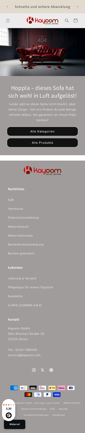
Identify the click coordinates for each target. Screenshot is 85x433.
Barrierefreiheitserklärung (26, 244)
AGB (11, 199)
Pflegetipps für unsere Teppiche (30, 287)
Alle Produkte (42, 143)
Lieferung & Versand (22, 278)
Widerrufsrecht (18, 226)
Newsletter (15, 296)
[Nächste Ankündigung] (77, 6)
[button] (8, 20)
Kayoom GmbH (23, 402)
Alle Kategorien (42, 131)
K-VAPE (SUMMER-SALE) (25, 305)
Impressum (15, 208)
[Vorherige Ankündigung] (7, 6)
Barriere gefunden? (21, 253)
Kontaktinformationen (36, 415)
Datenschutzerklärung (23, 217)
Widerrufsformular (20, 235)
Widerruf (14, 424)
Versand (63, 408)
